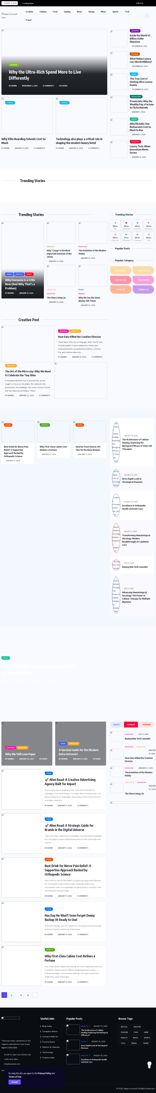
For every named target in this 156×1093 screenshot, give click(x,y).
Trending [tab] (146, 724)
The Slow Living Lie (56, 297)
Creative (29, 11)
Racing (91, 11)
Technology (47, 1052)
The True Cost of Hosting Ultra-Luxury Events (141, 81)
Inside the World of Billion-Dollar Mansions (140, 38)
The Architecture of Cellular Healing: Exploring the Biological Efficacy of (94, 1032)
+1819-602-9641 (11, 1059)
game (146, 1032)
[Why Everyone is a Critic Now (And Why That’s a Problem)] (22, 260)
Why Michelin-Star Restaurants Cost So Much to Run (140, 127)
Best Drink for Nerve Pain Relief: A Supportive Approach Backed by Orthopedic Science (68, 870)
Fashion (43, 11)
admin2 (11, 293)
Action (121, 270)
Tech (127, 11)
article (124, 1027)
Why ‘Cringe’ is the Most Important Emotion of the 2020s (59, 253)
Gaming (67, 11)
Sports (115, 11)
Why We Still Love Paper (20, 754)
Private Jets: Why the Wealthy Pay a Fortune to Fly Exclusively (142, 104)
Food (55, 11)
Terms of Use (15, 1076)
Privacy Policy (44, 1073)
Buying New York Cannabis (135, 566)
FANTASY (121, 280)
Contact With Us (50, 1036)
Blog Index (47, 1026)
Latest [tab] (116, 724)
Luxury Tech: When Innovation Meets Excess (140, 149)
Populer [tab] (131, 724)
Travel (28, 20)
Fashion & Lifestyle (51, 1047)
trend (145, 1043)
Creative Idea (48, 1057)
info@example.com (12, 1064)
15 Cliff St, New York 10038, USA (17, 1055)
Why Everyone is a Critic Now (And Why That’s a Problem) (20, 284)
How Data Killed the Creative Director (79, 336)
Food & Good (48, 1042)
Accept (15, 1082)
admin (14, 86)
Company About (50, 1031)
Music (103, 11)
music (135, 1038)
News (79, 11)
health (124, 1038)
